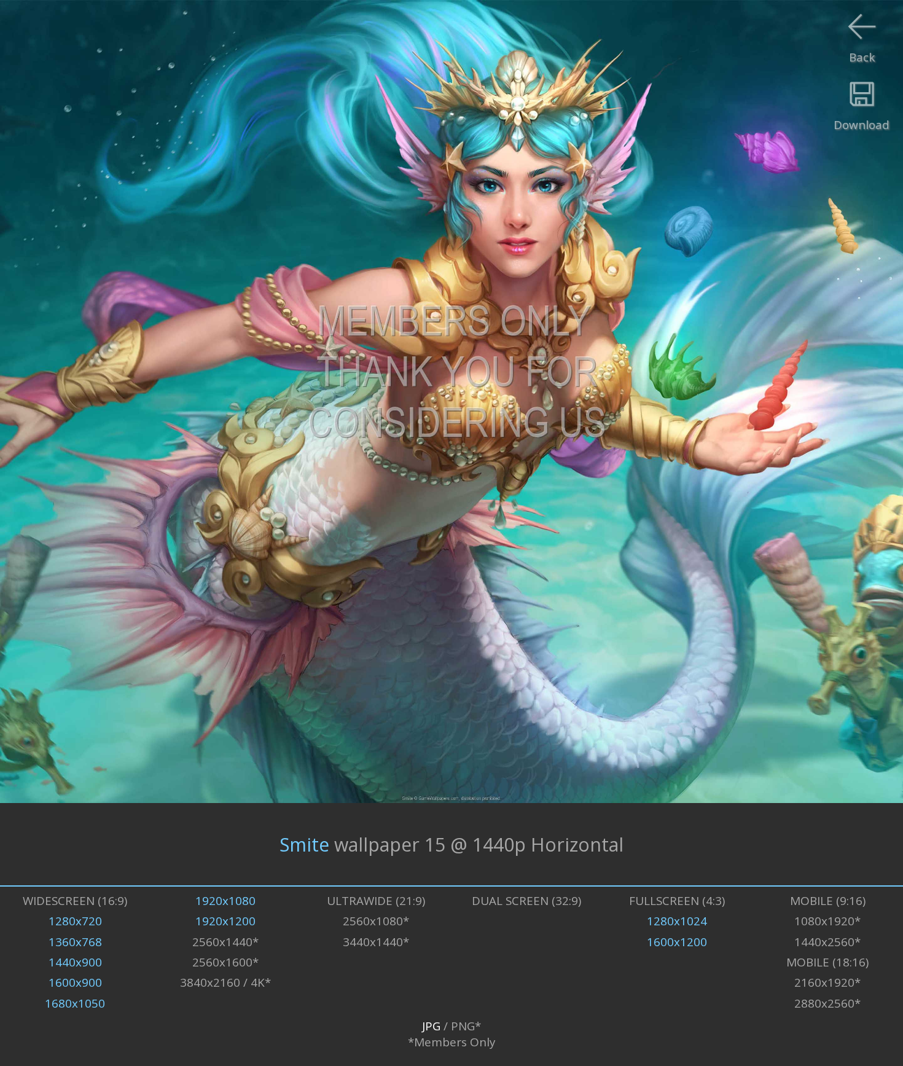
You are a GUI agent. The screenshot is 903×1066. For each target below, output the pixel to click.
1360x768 (75, 942)
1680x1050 (75, 1003)
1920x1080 (225, 901)
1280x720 (75, 921)
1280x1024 (677, 921)
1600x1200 (677, 942)
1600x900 (75, 982)
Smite (304, 843)
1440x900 (75, 962)
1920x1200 (225, 921)
